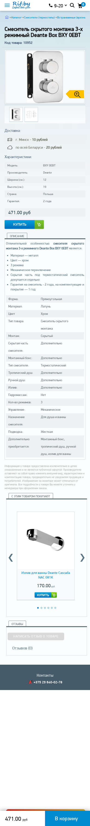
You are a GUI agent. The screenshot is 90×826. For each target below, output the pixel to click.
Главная (7, 17)
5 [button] (52, 608)
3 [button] (45, 608)
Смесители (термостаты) (39, 17)
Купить (19, 224)
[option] (46, 555)
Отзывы (17, 624)
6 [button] (55, 608)
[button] (80, 77)
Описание (17, 236)
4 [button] (48, 608)
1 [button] (38, 608)
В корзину (66, 818)
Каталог (16, 17)
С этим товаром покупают (31, 496)
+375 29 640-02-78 (48, 682)
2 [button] (41, 608)
